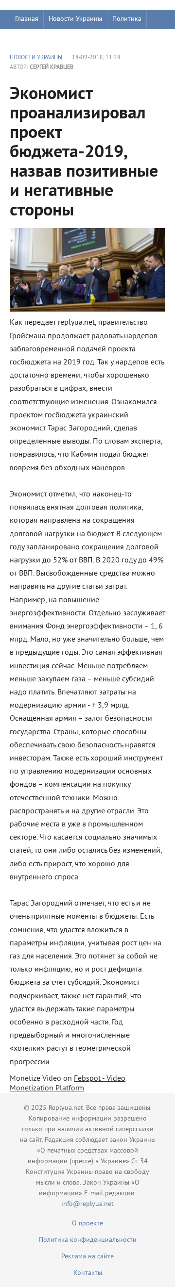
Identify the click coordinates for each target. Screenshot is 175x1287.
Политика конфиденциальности (88, 1240)
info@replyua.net (87, 1204)
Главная (26, 19)
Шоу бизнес (32, 38)
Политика (126, 19)
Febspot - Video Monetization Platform (67, 1083)
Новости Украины (75, 19)
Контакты (87, 1273)
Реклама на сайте (87, 1257)
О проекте (87, 1224)
